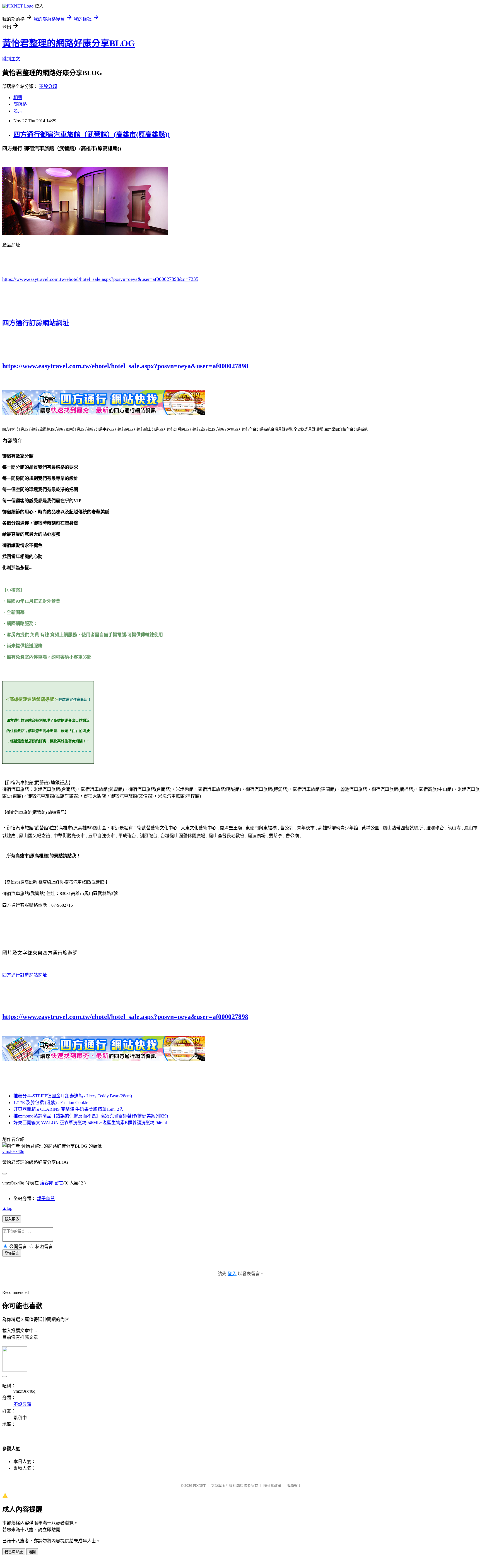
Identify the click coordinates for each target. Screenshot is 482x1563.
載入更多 (11, 1219)
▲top (7, 1208)
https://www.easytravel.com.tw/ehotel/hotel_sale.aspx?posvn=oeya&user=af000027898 (125, 366)
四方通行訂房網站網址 (35, 323)
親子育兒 (46, 1198)
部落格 (20, 104)
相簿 (17, 97)
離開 (32, 1552)
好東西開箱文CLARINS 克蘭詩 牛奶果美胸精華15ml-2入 (68, 1109)
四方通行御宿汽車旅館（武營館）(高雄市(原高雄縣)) (91, 134)
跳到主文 (11, 58)
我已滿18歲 (13, 1552)
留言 (58, 1183)
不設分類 (48, 86)
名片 (17, 111)
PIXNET (199, 1485)
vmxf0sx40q (13, 1151)
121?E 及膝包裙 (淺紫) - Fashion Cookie (50, 1102)
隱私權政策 (272, 1485)
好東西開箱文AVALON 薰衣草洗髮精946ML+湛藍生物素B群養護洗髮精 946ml (90, 1122)
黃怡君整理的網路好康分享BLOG (68, 43)
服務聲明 (294, 1485)
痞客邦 (46, 1183)
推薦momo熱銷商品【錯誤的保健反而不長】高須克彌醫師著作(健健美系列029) (90, 1116)
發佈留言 (11, 1253)
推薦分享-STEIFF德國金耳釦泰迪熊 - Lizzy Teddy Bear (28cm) (72, 1095)
